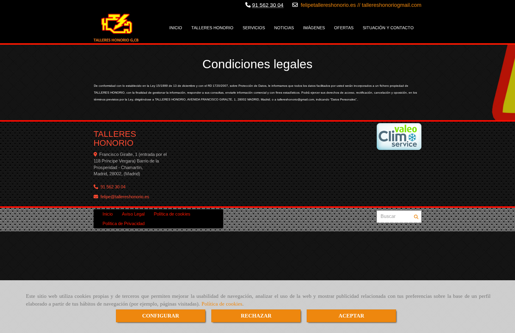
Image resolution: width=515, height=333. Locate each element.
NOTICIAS (284, 27)
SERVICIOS (254, 27)
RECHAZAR (256, 316)
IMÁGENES (314, 27)
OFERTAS (343, 27)
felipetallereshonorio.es (327, 5)
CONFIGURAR (160, 316)
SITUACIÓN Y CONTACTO (388, 27)
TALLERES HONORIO (212, 27)
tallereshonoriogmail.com (391, 5)
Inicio (108, 213)
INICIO (175, 27)
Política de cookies (221, 304)
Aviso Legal (133, 213)
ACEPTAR (351, 316)
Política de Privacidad (124, 223)
